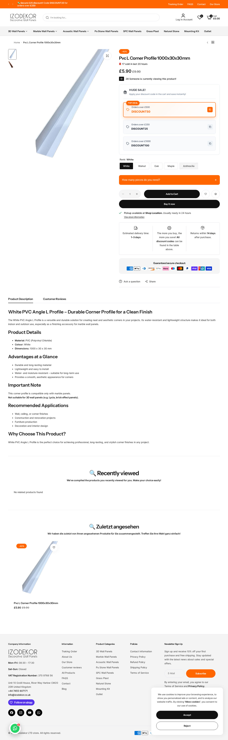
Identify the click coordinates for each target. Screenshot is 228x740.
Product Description (20, 299)
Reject (187, 725)
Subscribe (200, 673)
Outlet (99, 694)
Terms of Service (139, 672)
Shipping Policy (138, 667)
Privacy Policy (138, 656)
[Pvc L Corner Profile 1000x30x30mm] (37, 570)
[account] (184, 16)
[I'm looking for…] (47, 17)
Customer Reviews (54, 299)
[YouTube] (29, 712)
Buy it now (169, 204)
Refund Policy (137, 662)
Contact (201, 4)
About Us (67, 656)
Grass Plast (102, 678)
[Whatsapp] (38, 712)
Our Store (215, 4)
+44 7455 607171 (18, 690)
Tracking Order (175, 4)
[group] (66, 109)
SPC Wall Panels (105, 672)
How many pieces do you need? (169, 180)
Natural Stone (103, 683)
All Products (68, 672)
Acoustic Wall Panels (107, 662)
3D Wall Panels (104, 651)
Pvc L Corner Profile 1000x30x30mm (36, 603)
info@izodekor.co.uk (19, 694)
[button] (8, 4)
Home (17, 42)
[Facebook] (11, 712)
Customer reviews (72, 667)
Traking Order (69, 651)
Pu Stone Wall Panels (107, 667)
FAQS (190, 4)
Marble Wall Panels (106, 656)
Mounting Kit (103, 688)
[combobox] (101, 17)
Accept (187, 714)
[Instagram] (20, 712)
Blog (64, 688)
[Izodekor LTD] (23, 17)
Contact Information (141, 651)
